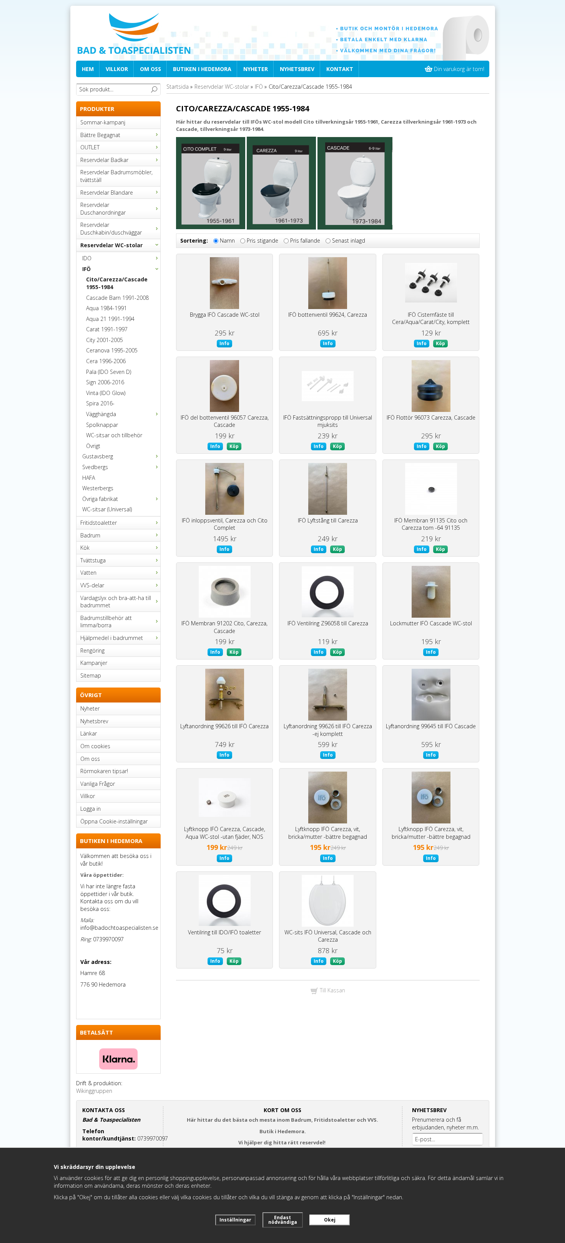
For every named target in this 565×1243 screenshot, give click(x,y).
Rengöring (92, 650)
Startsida (177, 86)
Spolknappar (102, 424)
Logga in (90, 808)
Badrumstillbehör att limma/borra (106, 621)
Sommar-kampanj (102, 122)
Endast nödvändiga (282, 1219)
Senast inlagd (348, 241)
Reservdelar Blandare (106, 192)
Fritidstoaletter (98, 522)
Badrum (90, 535)
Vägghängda (101, 414)
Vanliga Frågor (97, 783)
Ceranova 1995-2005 (112, 350)
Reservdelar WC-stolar (111, 245)
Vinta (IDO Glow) (105, 393)
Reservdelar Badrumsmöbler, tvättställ (116, 176)
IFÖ (86, 269)
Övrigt (93, 446)
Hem (88, 69)
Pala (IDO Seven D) (108, 371)
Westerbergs (97, 488)
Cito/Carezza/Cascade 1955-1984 (117, 283)
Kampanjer (93, 662)
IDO (86, 258)
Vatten (88, 572)
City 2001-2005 (104, 340)
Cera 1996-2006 (106, 361)
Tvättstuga (93, 560)
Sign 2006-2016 (105, 382)
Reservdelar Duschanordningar (103, 208)
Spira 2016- (100, 403)
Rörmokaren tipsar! (104, 771)
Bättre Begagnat (100, 135)
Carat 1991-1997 (107, 329)
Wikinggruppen (94, 1090)
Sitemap (90, 675)
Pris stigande (262, 241)
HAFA (88, 477)
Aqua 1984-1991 (106, 308)
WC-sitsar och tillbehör (114, 435)
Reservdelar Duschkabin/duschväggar (111, 228)
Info (224, 343)
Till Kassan (331, 990)
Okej (330, 1220)
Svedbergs (95, 467)
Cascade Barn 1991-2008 (117, 297)
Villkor (117, 69)
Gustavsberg (97, 456)
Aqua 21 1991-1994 (110, 318)
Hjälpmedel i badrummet (111, 637)
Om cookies (95, 746)
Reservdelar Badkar (104, 160)
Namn (227, 241)
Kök (85, 547)
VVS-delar (92, 585)
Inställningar (235, 1220)
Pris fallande (305, 241)
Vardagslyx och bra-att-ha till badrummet (115, 601)
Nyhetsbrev (297, 69)
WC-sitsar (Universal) (107, 509)
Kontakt (339, 69)
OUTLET (90, 147)
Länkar (88, 733)
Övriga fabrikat (100, 498)
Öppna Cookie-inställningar (114, 821)
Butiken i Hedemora (202, 69)
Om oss (150, 69)
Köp (440, 343)
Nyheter (255, 69)
